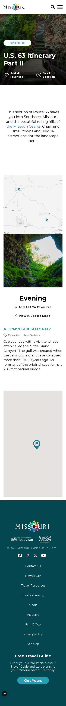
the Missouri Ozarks (23, 126)
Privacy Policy (33, 634)
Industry (33, 614)
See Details (31, 335)
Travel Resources (33, 585)
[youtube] (43, 555)
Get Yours (33, 680)
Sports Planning (33, 595)
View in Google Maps (35, 316)
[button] (37, 445)
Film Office (33, 624)
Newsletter (33, 576)
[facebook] (20, 555)
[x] (35, 556)
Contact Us (33, 566)
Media (33, 605)
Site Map (33, 644)
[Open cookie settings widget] (4, 693)
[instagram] (27, 556)
